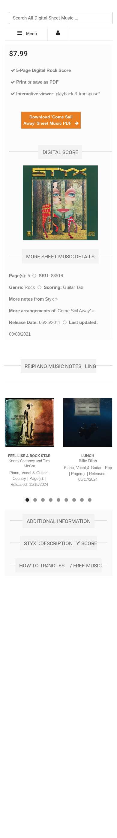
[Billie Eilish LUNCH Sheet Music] (87, 422)
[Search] (106, 8)
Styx (49, 299)
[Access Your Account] (58, 33)
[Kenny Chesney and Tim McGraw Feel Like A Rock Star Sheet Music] (29, 422)
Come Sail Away (74, 310)
